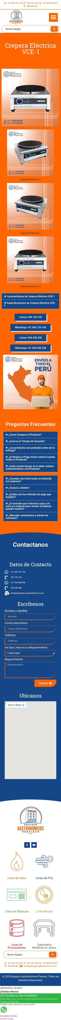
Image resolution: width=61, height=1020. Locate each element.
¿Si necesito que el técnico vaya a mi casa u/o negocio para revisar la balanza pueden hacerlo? (28, 506)
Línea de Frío (44, 878)
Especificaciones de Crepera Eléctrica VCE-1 (30, 304)
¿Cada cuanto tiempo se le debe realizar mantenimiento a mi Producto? (30, 467)
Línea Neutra (44, 911)
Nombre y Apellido (16, 611)
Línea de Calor (16, 878)
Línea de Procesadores (17, 946)
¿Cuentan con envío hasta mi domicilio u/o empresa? (29, 480)
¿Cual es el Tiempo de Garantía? (27, 441)
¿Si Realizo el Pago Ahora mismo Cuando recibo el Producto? (30, 458)
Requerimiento (14, 659)
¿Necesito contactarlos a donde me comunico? (27, 516)
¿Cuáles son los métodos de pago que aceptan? (28, 495)
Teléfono (10, 635)
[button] (53, 17)
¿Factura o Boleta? (19, 487)
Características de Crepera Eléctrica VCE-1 (31, 296)
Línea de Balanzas (17, 911)
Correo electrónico (16, 623)
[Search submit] (54, 29)
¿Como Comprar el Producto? (25, 434)
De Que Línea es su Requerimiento (26, 647)
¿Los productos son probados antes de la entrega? (30, 449)
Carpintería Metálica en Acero (44, 946)
